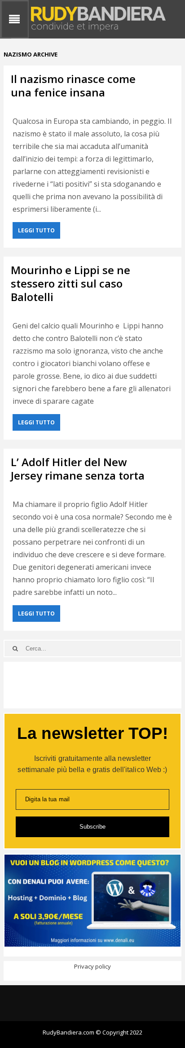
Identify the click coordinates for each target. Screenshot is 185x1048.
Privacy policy (92, 966)
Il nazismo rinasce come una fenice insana (73, 85)
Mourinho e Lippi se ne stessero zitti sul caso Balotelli (70, 283)
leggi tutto (36, 230)
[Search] (15, 648)
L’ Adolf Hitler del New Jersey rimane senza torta (78, 468)
